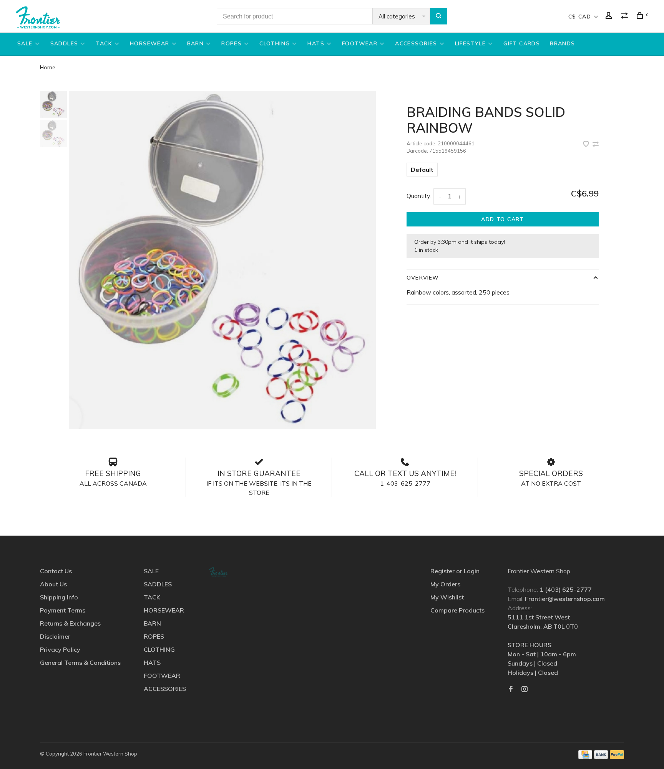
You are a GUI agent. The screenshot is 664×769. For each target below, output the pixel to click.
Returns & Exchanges (70, 623)
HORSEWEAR (149, 43)
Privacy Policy (60, 649)
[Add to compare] (596, 144)
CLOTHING (274, 43)
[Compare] (625, 16)
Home (47, 67)
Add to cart (502, 219)
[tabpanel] (222, 260)
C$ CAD (580, 16)
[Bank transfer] (601, 757)
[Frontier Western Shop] (218, 572)
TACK (104, 43)
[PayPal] (617, 757)
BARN (195, 43)
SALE (25, 43)
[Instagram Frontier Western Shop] (524, 689)
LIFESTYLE (470, 43)
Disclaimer (55, 636)
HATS (315, 43)
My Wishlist (447, 597)
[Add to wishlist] (587, 144)
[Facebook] (511, 689)
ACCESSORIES (416, 43)
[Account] (609, 16)
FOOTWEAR (359, 43)
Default (422, 169)
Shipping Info (59, 597)
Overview (423, 277)
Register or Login (455, 571)
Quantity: (419, 196)
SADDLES (64, 43)
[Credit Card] (585, 757)
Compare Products (457, 610)
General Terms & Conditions (80, 662)
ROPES (231, 43)
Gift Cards (521, 43)
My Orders (445, 584)
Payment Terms (62, 610)
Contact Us (56, 571)
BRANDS (562, 43)
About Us (53, 584)
